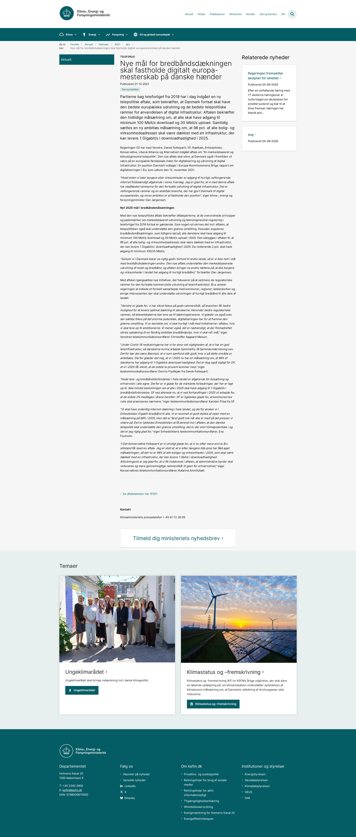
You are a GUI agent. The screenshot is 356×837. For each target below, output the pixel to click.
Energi (92, 34)
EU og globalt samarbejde (155, 34)
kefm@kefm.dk (72, 790)
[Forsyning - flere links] (126, 34)
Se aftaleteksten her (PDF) (140, 494)
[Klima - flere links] (75, 34)
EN (283, 14)
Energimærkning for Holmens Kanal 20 (209, 813)
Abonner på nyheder (136, 774)
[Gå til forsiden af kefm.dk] (89, 14)
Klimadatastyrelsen (257, 786)
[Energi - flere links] (98, 34)
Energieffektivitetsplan (199, 818)
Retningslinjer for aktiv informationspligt (199, 793)
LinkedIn (130, 786)
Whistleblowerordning (198, 807)
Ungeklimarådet (84, 672)
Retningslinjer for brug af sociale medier (205, 782)
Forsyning (118, 34)
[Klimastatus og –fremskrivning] (239, 619)
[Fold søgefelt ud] (292, 14)
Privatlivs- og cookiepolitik (201, 774)
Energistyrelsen (255, 774)
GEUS (248, 792)
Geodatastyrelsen (256, 780)
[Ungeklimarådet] (117, 619)
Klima (69, 34)
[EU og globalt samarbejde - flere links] (172, 34)
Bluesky (130, 798)
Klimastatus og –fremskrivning (224, 672)
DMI (247, 798)
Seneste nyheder (134, 780)
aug (251, 134)
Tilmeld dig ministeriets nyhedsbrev (176, 538)
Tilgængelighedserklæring (201, 801)
